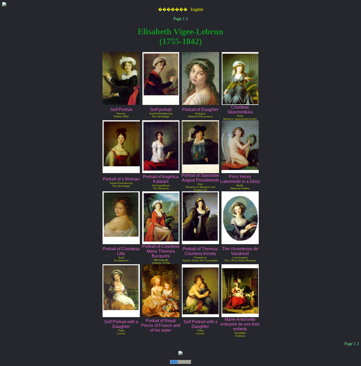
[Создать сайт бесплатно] (180, 362)
